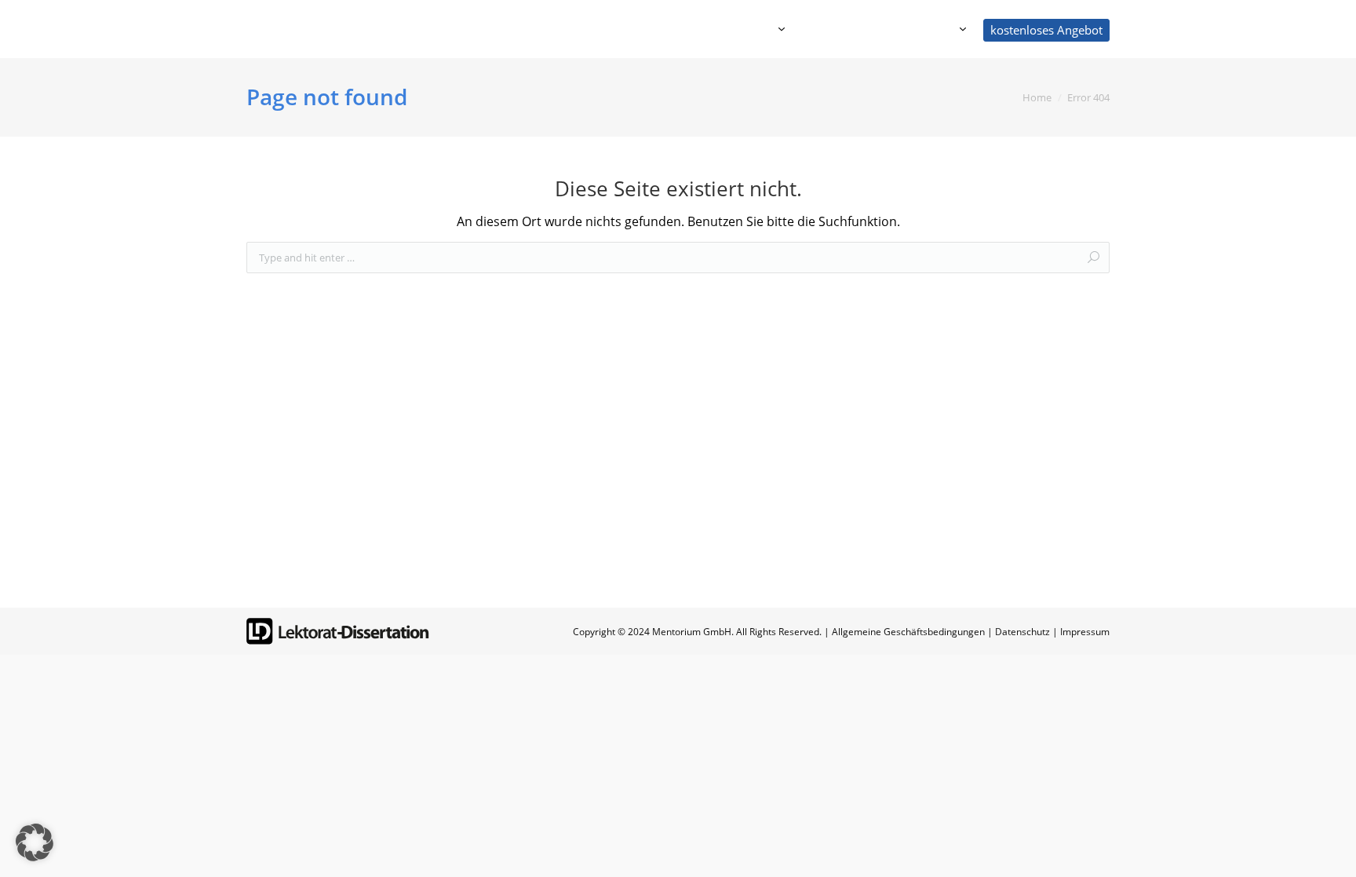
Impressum (1085, 631)
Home (1037, 97)
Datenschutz (1022, 631)
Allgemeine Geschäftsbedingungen (908, 631)
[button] (34, 842)
